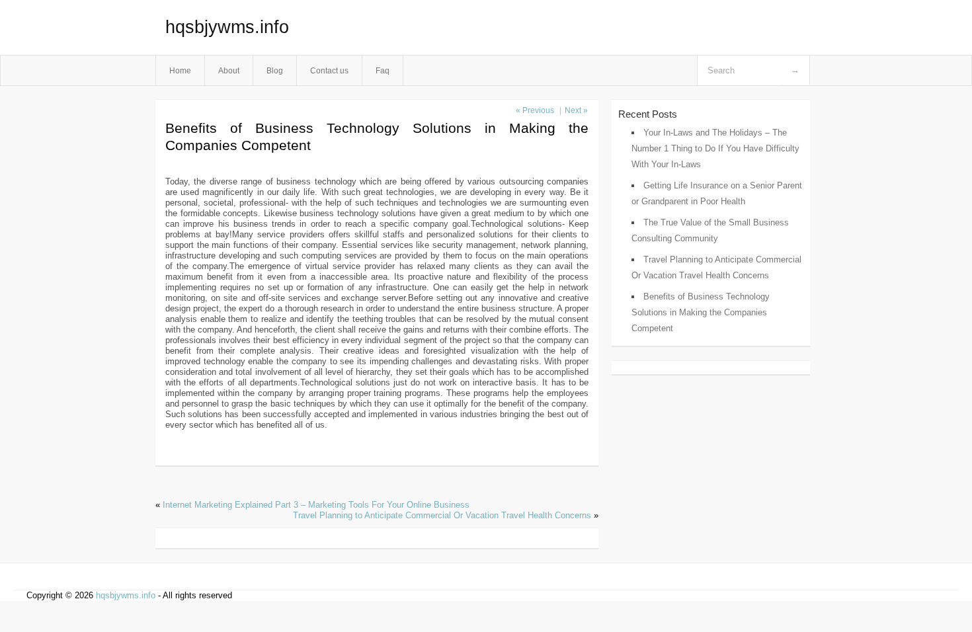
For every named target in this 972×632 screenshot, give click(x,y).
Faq (382, 70)
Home (180, 70)
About (228, 70)
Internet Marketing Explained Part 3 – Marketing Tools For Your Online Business (316, 505)
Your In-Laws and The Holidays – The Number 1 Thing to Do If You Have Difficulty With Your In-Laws (715, 148)
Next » (576, 110)
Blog (274, 70)
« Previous (535, 110)
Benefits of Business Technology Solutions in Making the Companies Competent (700, 312)
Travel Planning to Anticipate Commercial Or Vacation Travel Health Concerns (442, 515)
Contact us (329, 70)
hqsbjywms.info (227, 27)
